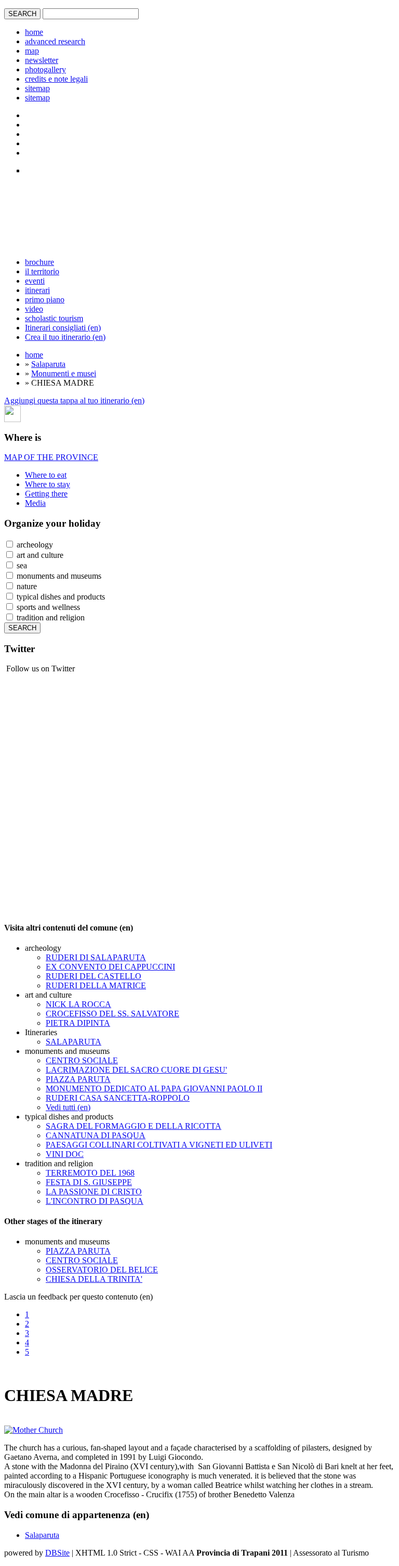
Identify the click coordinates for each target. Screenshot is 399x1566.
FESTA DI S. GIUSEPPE (89, 1182)
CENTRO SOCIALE (82, 1060)
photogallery (45, 69)
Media (35, 503)
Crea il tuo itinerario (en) (65, 337)
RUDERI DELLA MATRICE (96, 985)
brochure (39, 262)
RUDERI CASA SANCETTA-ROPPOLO (118, 1097)
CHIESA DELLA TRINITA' (94, 1279)
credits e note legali (56, 78)
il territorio (42, 271)
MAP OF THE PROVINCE (51, 457)
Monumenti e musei (63, 373)
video (34, 308)
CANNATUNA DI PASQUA (95, 1135)
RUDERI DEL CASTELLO (93, 976)
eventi (35, 280)
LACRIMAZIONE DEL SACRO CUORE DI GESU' (136, 1069)
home (34, 32)
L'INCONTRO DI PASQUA (94, 1200)
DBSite (57, 1552)
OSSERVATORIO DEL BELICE (102, 1269)
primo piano (44, 299)
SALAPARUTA (73, 1041)
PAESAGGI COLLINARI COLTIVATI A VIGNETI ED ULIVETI (159, 1144)
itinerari (37, 290)
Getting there (46, 493)
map (32, 50)
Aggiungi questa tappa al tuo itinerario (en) (74, 400)
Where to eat (45, 474)
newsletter (41, 60)
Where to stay (47, 484)
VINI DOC (65, 1154)
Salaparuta (48, 364)
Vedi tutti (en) (68, 1107)
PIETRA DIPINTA (78, 1022)
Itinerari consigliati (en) (63, 327)
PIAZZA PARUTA (78, 1079)
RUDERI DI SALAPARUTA (96, 957)
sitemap (37, 88)
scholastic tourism (54, 318)
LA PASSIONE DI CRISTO (94, 1191)
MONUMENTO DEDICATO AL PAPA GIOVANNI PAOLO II (154, 1088)
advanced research (55, 41)
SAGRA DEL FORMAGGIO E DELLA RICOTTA (133, 1126)
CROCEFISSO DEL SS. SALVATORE (112, 1013)
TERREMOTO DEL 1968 (90, 1172)
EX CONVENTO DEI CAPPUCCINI (110, 966)
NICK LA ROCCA (78, 1004)
